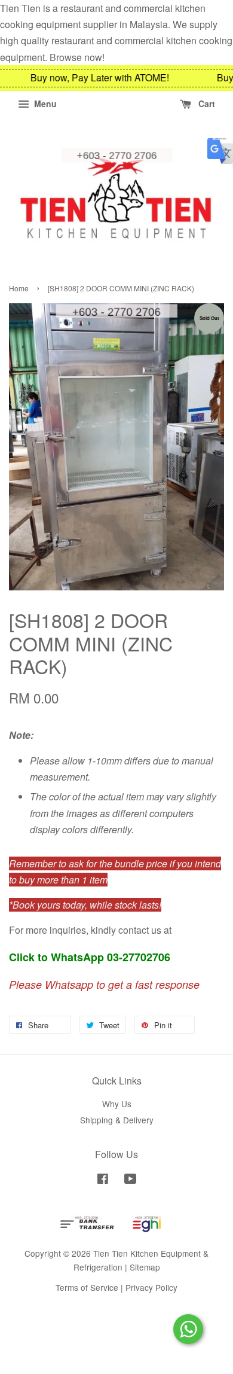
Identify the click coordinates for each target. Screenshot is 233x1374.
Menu (44, 103)
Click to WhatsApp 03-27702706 (89, 957)
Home (19, 288)
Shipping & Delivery (117, 1120)
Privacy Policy (151, 1287)
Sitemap (145, 1267)
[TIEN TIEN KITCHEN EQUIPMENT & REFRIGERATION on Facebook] (102, 1180)
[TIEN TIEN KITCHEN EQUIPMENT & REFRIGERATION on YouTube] (130, 1180)
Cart (205, 103)
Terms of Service (87, 1287)
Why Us (116, 1104)
